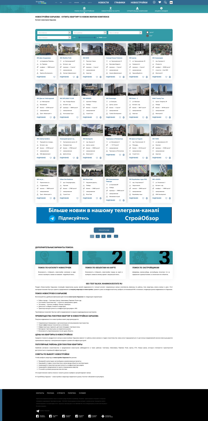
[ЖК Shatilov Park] (69, 49)
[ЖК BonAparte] (92, 130)
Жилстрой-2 (159, 73)
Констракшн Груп (68, 113)
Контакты (40, 393)
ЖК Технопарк (111, 98)
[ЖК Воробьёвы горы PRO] (138, 170)
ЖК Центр (132, 58)
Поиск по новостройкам (84, 11)
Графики (119, 2)
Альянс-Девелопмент (115, 73)
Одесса (90, 2)
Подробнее (41, 77)
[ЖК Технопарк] (115, 90)
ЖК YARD (155, 139)
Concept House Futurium (114, 58)
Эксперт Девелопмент (69, 73)
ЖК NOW (86, 58)
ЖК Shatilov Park (65, 58)
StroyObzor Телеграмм (44, 410)
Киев (70, 2)
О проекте (61, 393)
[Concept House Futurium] (115, 49)
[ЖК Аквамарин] (161, 49)
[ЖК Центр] (138, 49)
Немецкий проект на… (67, 139)
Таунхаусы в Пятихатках (114, 139)
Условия (82, 393)
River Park (89, 194)
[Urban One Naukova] (69, 170)
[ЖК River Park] (92, 170)
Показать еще (104, 230)
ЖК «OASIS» (156, 179)
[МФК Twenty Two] (161, 90)
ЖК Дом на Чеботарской (45, 98)
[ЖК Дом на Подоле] (138, 130)
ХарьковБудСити (137, 73)
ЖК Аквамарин (157, 58)
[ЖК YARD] (161, 130)
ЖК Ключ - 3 (133, 98)
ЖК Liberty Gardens (43, 139)
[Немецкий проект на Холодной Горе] (69, 130)
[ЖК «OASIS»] (161, 170)
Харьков (76, 2)
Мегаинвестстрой (114, 196)
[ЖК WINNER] (92, 90)
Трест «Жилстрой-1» (46, 113)
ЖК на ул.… (40, 179)
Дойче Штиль (67, 154)
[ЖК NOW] (92, 49)
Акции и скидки (161, 11)
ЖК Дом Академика (44, 58)
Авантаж (88, 73)
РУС (61, 2)
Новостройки (139, 2)
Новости (103, 2)
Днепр (83, 2)
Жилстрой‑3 (89, 154)
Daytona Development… (46, 73)
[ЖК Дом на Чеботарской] (46, 90)
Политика (72, 393)
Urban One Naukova (66, 179)
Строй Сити (89, 113)
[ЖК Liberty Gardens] (46, 130)
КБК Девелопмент (45, 154)
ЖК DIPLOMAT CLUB (67, 98)
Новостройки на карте (110, 11)
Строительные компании (137, 11)
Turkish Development (115, 113)
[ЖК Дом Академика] (46, 49)
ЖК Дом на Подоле (135, 139)
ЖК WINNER (87, 98)
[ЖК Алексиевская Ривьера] (115, 170)
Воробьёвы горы (137, 194)
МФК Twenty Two (158, 98)
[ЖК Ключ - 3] (138, 90)
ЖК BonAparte (88, 139)
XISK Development (161, 194)
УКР (56, 2)
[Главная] (41, 2)
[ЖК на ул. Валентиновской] (46, 170)
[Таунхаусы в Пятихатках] (115, 130)
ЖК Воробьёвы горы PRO (138, 179)
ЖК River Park (88, 179)
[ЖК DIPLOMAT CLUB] (69, 90)
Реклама (50, 393)
